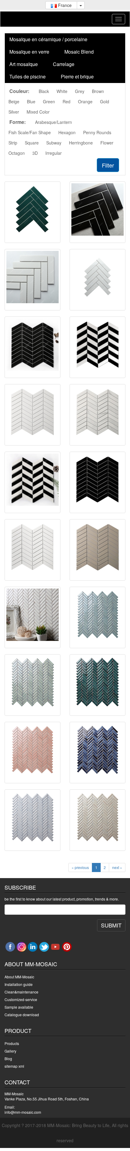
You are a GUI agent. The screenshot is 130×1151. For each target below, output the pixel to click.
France (64, 5)
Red (66, 101)
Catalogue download (22, 1014)
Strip (12, 143)
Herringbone (81, 143)
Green (49, 101)
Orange (85, 101)
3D (35, 153)
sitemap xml (14, 1066)
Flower (106, 143)
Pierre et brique (77, 76)
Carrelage (63, 64)
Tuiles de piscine (27, 76)
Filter (108, 165)
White (62, 91)
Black (44, 91)
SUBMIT (111, 925)
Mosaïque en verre (29, 51)
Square (32, 143)
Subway (53, 143)
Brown (98, 91)
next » (117, 867)
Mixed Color (38, 112)
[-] (32, 209)
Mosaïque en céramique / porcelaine (48, 39)
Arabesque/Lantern (53, 122)
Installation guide (19, 984)
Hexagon (67, 132)
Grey (79, 91)
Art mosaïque (23, 64)
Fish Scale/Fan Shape (29, 132)
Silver (13, 112)
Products (12, 1043)
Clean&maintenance (21, 991)
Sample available (19, 1007)
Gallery (10, 1050)
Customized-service (21, 999)
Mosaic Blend (79, 51)
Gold (104, 101)
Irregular (53, 153)
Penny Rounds (97, 132)
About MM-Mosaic (19, 976)
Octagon (16, 153)
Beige (13, 101)
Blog (8, 1058)
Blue (31, 101)
